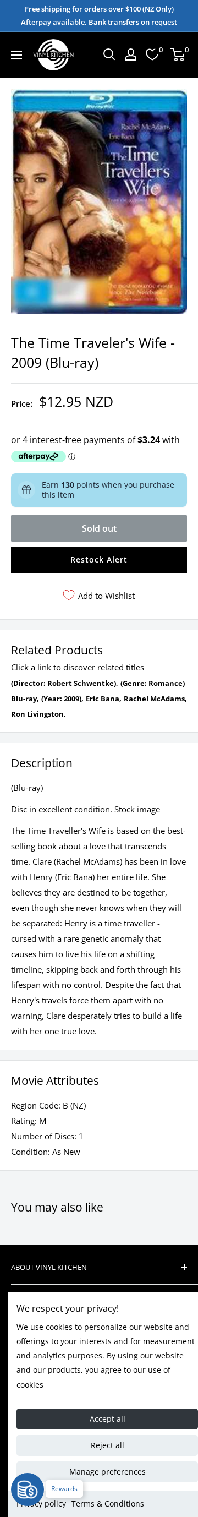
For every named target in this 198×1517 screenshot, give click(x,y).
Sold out (99, 528)
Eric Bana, (104, 698)
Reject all (107, 1445)
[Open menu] (16, 55)
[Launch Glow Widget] (27, 1489)
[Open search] (109, 54)
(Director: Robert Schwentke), (64, 683)
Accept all (107, 1419)
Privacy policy (41, 1503)
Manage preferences (107, 1471)
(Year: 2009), (62, 698)
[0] (178, 54)
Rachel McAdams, (155, 698)
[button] (99, 560)
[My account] (130, 54)
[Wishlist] (152, 54)
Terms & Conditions (108, 1503)
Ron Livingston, (38, 714)
